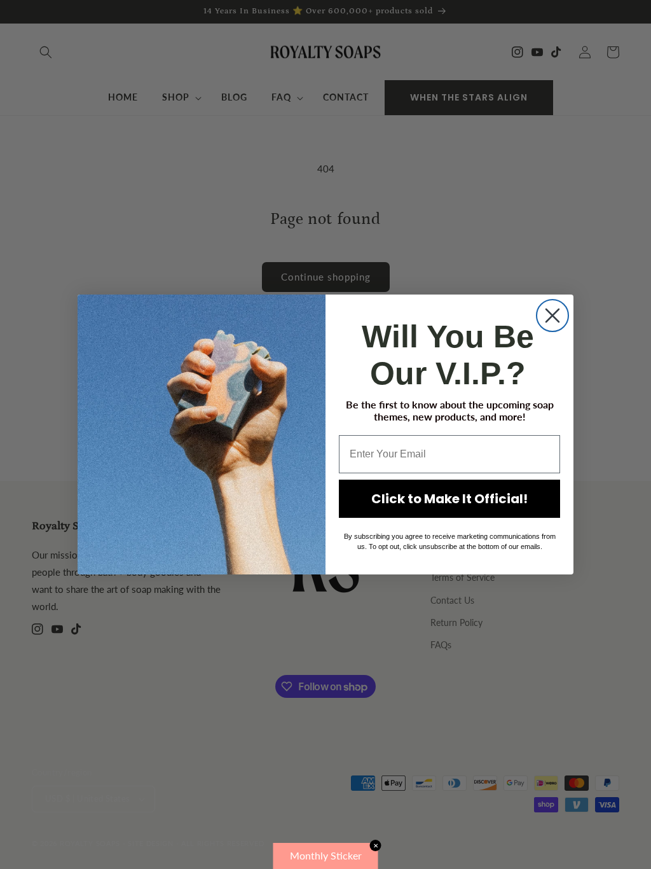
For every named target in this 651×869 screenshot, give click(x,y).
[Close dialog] (552, 315)
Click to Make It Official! (449, 499)
